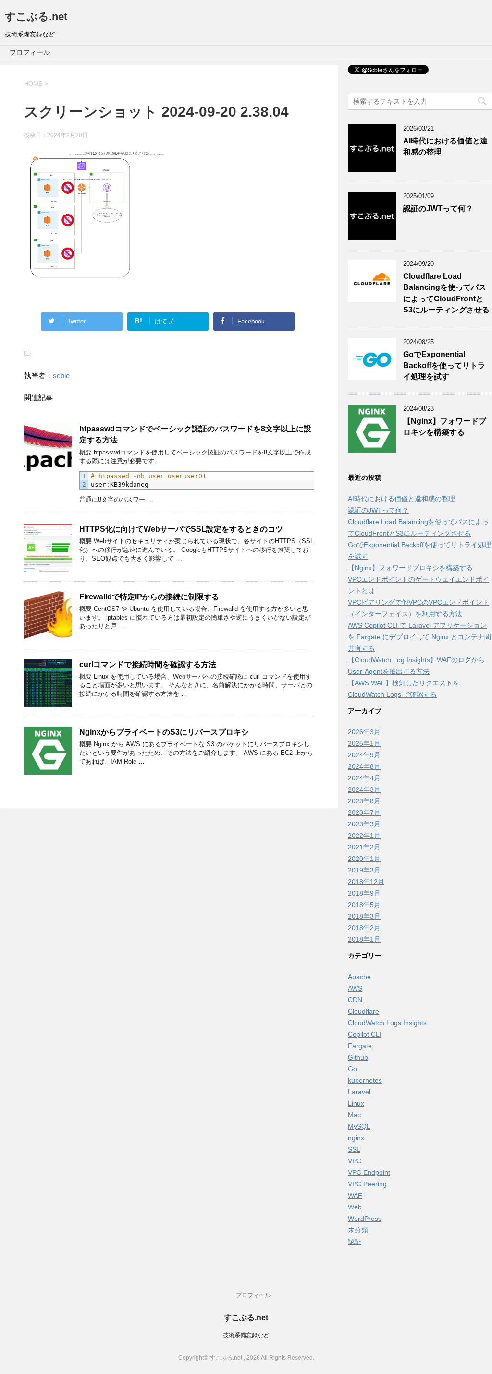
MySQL (359, 1126)
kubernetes (365, 1080)
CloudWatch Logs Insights (387, 1023)
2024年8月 (364, 766)
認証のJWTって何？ (438, 208)
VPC (354, 1161)
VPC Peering (367, 1184)
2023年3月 (364, 824)
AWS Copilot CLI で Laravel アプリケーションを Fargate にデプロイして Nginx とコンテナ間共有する (419, 636)
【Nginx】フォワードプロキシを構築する (444, 426)
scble (61, 375)
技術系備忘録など (246, 1335)
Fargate (360, 1046)
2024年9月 (364, 755)
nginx (356, 1138)
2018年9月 (364, 893)
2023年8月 (364, 801)
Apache (359, 976)
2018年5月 (364, 904)
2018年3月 (364, 916)
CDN (355, 1000)
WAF (355, 1195)
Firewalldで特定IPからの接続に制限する (149, 597)
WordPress (364, 1218)
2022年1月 (364, 835)
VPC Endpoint (369, 1172)
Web (355, 1207)
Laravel (359, 1092)
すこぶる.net (36, 17)
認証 (354, 1241)
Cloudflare (363, 1011)
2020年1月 (364, 858)
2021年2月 (364, 847)
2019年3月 (364, 870)
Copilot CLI (364, 1034)
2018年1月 (364, 939)
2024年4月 (364, 778)
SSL (354, 1149)
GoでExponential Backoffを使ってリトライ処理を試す (444, 365)
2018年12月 (366, 881)
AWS (355, 988)
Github (358, 1057)
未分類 (358, 1230)
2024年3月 (364, 789)
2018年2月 (364, 928)
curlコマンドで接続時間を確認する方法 (147, 664)
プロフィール (30, 52)
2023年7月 (364, 812)
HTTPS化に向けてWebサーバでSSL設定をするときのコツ (181, 529)
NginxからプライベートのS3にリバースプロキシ (164, 732)
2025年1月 (364, 743)
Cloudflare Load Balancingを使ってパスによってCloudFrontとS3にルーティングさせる (446, 293)
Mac (354, 1115)
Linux (356, 1103)
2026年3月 (364, 732)
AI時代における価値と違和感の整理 (401, 498)
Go (352, 1069)
